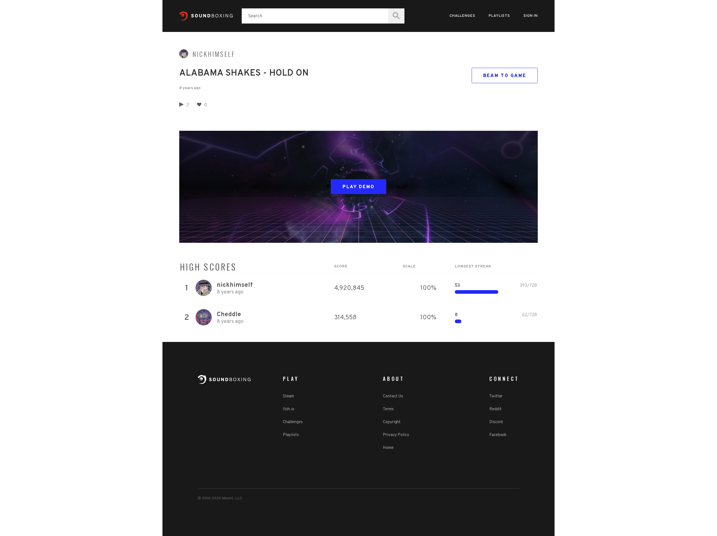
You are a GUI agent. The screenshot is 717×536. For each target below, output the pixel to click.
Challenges (462, 16)
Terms (388, 409)
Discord (496, 422)
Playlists (499, 16)
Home (388, 448)
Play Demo (359, 187)
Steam (288, 396)
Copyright (392, 422)
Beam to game (504, 76)
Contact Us (393, 396)
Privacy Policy (396, 435)
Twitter (495, 396)
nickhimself (213, 54)
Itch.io (288, 409)
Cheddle (229, 314)
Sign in (530, 16)
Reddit (495, 409)
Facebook (497, 435)
